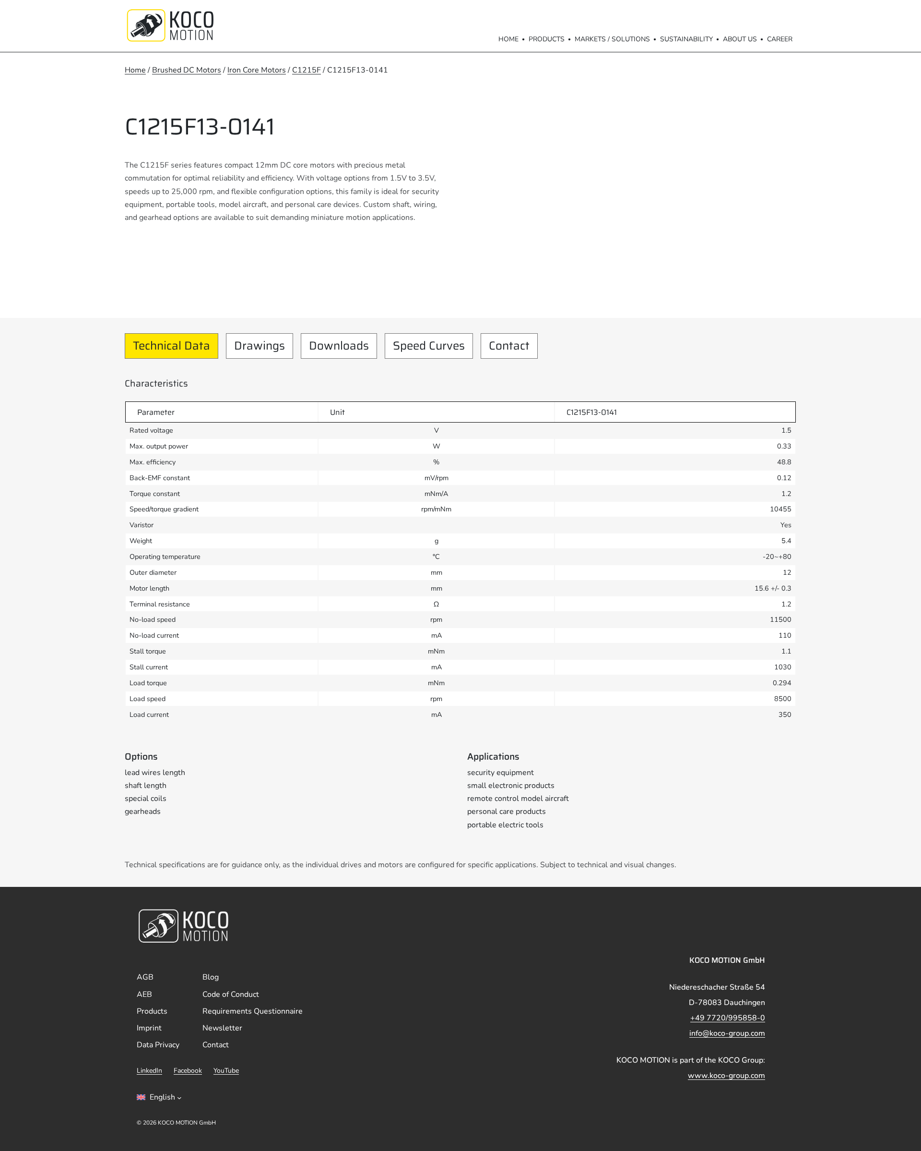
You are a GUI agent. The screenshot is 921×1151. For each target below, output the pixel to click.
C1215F (306, 70)
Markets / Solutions (612, 39)
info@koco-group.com (727, 1033)
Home (508, 39)
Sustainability (686, 39)
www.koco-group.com (726, 1075)
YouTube (226, 1070)
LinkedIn (149, 1070)
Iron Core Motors (256, 70)
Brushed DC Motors (186, 70)
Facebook (188, 1070)
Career (779, 39)
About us (740, 39)
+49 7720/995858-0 (727, 1018)
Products (547, 39)
